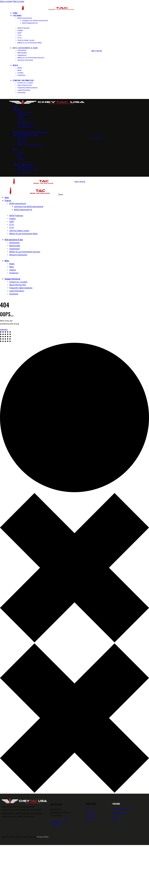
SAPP (114, 821)
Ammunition (91, 813)
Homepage (4, 330)
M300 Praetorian (119, 813)
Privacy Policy (42, 837)
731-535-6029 (56, 825)
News (88, 821)
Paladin (115, 817)
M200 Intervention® (120, 809)
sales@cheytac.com (58, 822)
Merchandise (91, 817)
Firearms (116, 803)
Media (88, 809)
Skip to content (6, 1)
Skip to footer (18, 1)
